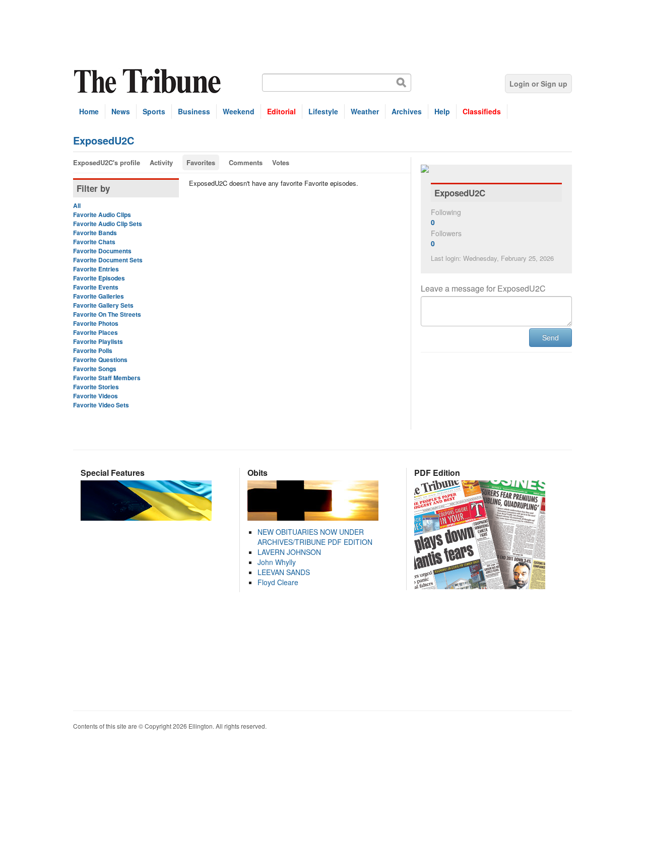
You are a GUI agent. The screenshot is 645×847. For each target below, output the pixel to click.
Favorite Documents (102, 250)
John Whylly (276, 562)
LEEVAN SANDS (283, 572)
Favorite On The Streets (107, 314)
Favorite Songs (94, 368)
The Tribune (148, 81)
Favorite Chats (94, 241)
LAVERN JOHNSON (289, 552)
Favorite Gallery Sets (103, 305)
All (77, 205)
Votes (280, 162)
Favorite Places (95, 332)
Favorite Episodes (99, 278)
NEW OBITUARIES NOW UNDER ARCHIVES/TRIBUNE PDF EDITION (314, 537)
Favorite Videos (95, 395)
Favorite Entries (96, 268)
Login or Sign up (538, 84)
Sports (154, 111)
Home (89, 111)
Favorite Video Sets (101, 404)
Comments (246, 162)
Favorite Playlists (98, 341)
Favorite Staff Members (107, 377)
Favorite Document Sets (108, 259)
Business (194, 111)
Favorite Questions (100, 359)
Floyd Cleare (277, 582)
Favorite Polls (92, 350)
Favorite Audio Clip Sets (107, 223)
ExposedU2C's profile (106, 162)
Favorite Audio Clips (102, 214)
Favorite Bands (95, 232)
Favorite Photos (95, 323)
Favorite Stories (96, 386)
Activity (161, 162)
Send (550, 337)
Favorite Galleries (98, 296)
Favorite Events (95, 287)
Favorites (200, 162)
